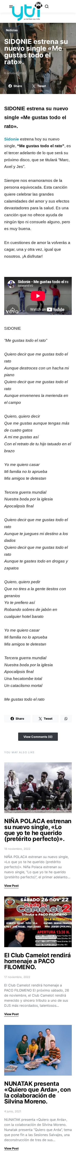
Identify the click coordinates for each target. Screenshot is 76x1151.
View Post (11, 885)
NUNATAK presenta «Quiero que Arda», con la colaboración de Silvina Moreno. (37, 1092)
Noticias (12, 30)
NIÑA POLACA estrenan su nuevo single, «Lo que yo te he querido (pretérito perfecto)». (37, 829)
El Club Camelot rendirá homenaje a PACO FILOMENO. (37, 961)
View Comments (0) (38, 736)
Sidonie (11, 139)
